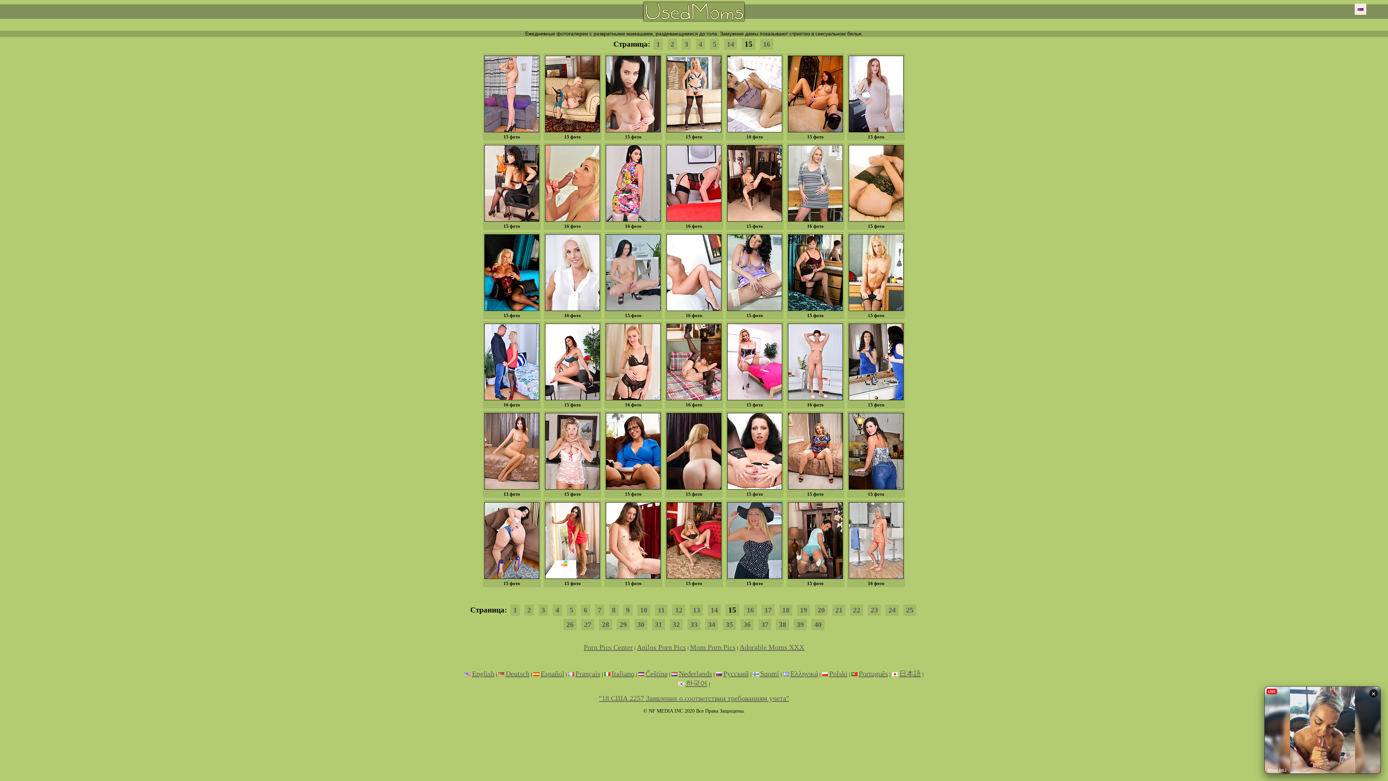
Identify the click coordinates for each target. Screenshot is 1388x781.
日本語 (910, 674)
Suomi (769, 674)
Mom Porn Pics (713, 647)
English (483, 674)
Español (552, 674)
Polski (838, 674)
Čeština (657, 674)
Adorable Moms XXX (772, 647)
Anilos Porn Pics (661, 647)
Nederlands (695, 674)
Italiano (623, 674)
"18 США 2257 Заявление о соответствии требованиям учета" (694, 698)
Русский (736, 674)
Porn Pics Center (608, 647)
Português (873, 674)
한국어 (696, 683)
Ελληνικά (804, 674)
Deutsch (518, 674)
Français (587, 674)
